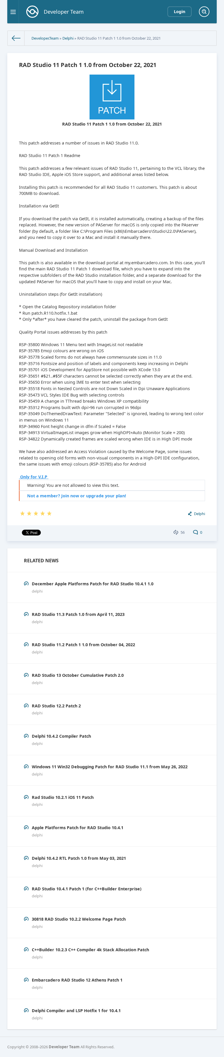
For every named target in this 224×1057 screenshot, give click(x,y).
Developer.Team (45, 38)
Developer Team (64, 1046)
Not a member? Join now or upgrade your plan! (76, 495)
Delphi (68, 38)
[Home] (16, 38)
